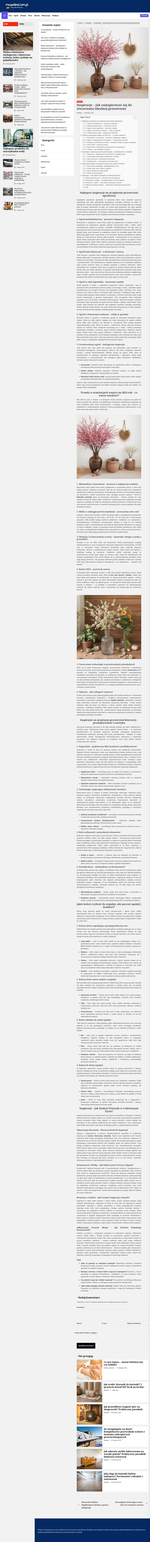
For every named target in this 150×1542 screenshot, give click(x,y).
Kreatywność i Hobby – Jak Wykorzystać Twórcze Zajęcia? (105, 180)
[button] (134, 118)
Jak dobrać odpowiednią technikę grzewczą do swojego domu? (22, 191)
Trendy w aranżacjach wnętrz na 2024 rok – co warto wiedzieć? (104, 135)
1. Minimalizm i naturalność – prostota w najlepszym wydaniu (106, 138)
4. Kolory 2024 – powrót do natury (97, 145)
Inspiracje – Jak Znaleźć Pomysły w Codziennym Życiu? (101, 175)
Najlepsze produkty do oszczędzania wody (16, 150)
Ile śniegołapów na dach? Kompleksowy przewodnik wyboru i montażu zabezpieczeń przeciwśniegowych (124, 1432)
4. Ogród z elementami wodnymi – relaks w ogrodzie (103, 131)
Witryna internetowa (134, 1323)
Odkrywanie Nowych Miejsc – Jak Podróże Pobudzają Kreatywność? (108, 185)
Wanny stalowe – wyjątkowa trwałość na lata (22, 162)
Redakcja (55, 16)
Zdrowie (37, 16)
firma (21, 24)
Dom (10, 16)
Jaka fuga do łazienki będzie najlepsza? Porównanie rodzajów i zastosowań (123, 1476)
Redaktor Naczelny (109, 1368)
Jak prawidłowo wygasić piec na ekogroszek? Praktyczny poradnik (123, 1408)
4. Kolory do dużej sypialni (94, 173)
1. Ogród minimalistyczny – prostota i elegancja (101, 124)
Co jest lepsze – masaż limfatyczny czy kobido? (123, 1363)
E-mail (104, 1323)
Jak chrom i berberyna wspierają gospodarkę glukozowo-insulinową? (54, 38)
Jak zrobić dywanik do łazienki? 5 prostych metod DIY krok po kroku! (124, 1385)
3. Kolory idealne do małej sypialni (97, 171)
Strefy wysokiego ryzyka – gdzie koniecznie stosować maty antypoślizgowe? (22, 89)
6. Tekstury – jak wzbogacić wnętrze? (98, 149)
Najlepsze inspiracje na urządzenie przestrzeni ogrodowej (102, 121)
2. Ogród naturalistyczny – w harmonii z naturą (101, 126)
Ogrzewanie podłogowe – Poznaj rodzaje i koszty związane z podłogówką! (22, 176)
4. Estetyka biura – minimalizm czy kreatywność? (102, 161)
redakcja (79, 113)
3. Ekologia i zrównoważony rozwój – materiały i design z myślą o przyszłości (111, 142)
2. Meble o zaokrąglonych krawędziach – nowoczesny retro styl (107, 140)
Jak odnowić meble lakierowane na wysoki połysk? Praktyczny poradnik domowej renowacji (125, 1454)
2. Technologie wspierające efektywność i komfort (102, 156)
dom (6, 24)
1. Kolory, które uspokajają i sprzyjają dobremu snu (102, 166)
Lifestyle (23, 16)
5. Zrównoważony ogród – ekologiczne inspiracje (102, 133)
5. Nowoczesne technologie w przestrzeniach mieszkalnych (105, 147)
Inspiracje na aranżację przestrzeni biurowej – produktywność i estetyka (107, 152)
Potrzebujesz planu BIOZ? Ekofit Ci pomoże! (21, 205)
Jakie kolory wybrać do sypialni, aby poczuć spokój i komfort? (103, 164)
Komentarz (81, 1307)
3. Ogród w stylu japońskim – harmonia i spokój (101, 128)
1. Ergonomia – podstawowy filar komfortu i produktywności (105, 154)
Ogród (16, 16)
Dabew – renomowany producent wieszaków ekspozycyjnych (22, 118)
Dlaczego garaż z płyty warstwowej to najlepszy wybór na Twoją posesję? (22, 104)
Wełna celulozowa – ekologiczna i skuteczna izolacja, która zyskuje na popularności (17, 56)
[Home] (5, 15)
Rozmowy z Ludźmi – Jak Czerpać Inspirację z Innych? (104, 183)
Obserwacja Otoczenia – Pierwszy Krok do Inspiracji (103, 178)
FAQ (87, 187)
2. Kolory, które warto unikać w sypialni (98, 168)
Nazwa (80, 1323)
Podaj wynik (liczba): (82, 1333)
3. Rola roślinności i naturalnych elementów (100, 159)
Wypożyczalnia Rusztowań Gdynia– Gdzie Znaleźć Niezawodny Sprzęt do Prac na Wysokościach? (54, 85)
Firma (30, 16)
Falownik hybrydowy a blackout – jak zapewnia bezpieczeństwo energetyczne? (56, 57)
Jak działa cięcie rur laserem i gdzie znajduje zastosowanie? (54, 94)
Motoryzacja (46, 16)
